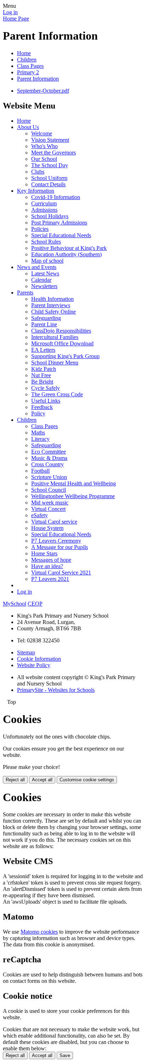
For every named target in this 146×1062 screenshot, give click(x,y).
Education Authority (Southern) (66, 254)
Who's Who (44, 146)
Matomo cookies (39, 932)
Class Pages (30, 66)
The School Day (49, 165)
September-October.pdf (43, 91)
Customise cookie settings (87, 779)
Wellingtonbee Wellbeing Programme (73, 496)
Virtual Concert (48, 509)
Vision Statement (50, 140)
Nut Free (41, 375)
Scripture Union (49, 477)
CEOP (35, 604)
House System (47, 528)
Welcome (41, 133)
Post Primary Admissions (59, 223)
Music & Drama (49, 458)
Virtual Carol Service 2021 (61, 573)
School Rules (46, 242)
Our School (44, 159)
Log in (10, 12)
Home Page (16, 19)
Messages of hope (51, 560)
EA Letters (43, 350)
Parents (25, 293)
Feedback (42, 407)
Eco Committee (48, 452)
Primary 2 (28, 72)
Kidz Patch (43, 369)
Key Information (35, 191)
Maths (38, 433)
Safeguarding (46, 318)
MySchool (14, 604)
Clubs (37, 172)
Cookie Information (39, 659)
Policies (40, 229)
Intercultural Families (54, 337)
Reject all (15, 779)
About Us (28, 127)
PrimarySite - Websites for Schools (56, 690)
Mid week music (49, 503)
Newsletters (44, 286)
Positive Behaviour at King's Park (69, 248)
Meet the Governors (53, 153)
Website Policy (33, 665)
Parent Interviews (50, 305)
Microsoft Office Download (62, 343)
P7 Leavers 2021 (50, 579)
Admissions (44, 210)
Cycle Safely (45, 388)
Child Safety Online (53, 312)
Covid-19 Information (55, 197)
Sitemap (26, 652)
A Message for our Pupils (59, 547)
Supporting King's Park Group (65, 356)
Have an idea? (47, 566)
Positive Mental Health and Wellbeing (73, 483)
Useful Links (45, 401)
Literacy (40, 439)
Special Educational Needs (61, 235)
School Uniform (49, 178)
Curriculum (44, 203)
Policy (38, 413)
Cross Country (47, 464)
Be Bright (42, 382)
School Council (48, 490)
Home (24, 53)
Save (65, 1055)
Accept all (42, 779)
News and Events (36, 267)
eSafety (39, 515)
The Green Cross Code (57, 394)
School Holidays (49, 216)
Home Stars (44, 553)
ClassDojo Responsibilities (61, 331)
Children (26, 60)
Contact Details (48, 184)
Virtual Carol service (54, 522)
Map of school (47, 261)
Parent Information (38, 79)
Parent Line (44, 324)
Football (40, 471)
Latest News (45, 273)
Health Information (52, 299)
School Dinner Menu (54, 363)
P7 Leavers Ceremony (56, 541)
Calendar (41, 280)
